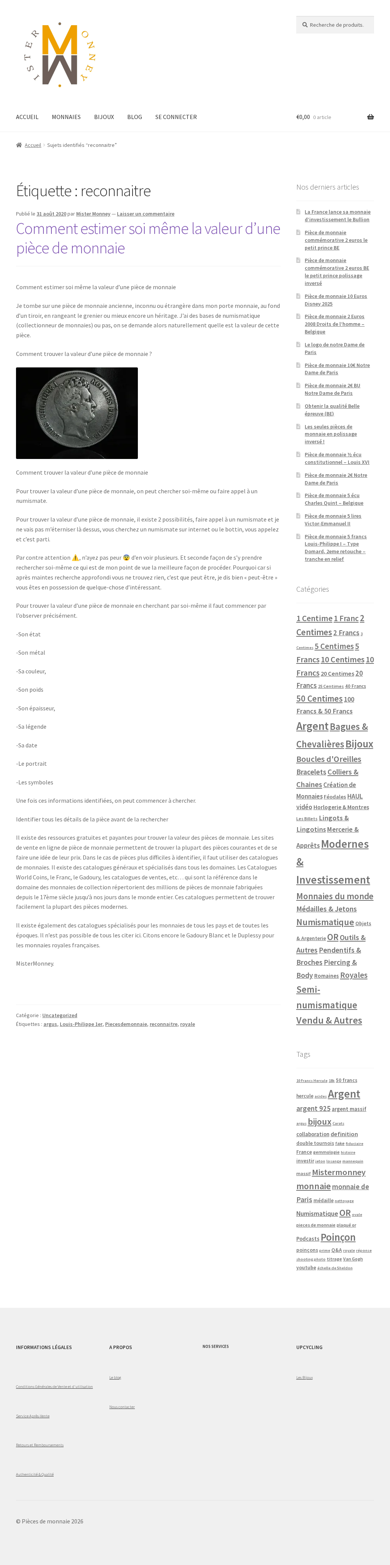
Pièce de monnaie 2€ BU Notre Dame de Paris (332, 389)
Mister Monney (93, 213)
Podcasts (308, 1238)
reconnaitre (163, 1024)
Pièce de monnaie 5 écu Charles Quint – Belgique (334, 499)
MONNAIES (66, 117)
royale (187, 1024)
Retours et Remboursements (40, 1444)
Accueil (33, 145)
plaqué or (346, 1225)
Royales (354, 975)
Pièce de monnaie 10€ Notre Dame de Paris (337, 369)
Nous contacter (122, 1406)
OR (333, 936)
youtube (306, 1267)
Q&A (336, 1250)
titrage (334, 1259)
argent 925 (313, 1108)
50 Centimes (319, 698)
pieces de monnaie (316, 1225)
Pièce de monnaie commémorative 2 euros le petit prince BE (336, 240)
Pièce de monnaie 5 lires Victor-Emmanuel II (333, 519)
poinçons (307, 1250)
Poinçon (338, 1236)
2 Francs (346, 632)
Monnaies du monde (335, 896)
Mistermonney (339, 1172)
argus (50, 1024)
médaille (323, 1200)
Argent (312, 726)
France (304, 1152)
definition (344, 1134)
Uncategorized (59, 1015)
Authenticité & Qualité (35, 1474)
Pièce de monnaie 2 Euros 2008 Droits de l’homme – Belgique (334, 324)
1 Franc (346, 618)
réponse (364, 1250)
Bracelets (311, 771)
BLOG (134, 117)
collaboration (312, 1134)
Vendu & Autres (329, 1020)
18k (332, 1080)
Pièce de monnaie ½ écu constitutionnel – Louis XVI (337, 458)
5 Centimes (334, 646)
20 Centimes (337, 673)
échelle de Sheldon (335, 1268)
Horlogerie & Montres (341, 807)
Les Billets (307, 818)
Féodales (335, 796)
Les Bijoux (304, 1377)
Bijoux (359, 743)
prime (324, 1250)
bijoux (319, 1121)
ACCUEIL (27, 117)
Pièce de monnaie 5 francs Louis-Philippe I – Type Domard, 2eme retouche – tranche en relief (336, 547)
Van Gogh (353, 1259)
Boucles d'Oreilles (328, 759)
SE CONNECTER (176, 117)
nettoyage (344, 1200)
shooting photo (311, 1259)
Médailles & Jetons (326, 908)
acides (321, 1096)
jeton (320, 1161)
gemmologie (326, 1152)
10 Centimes (342, 659)
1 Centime (314, 618)
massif (303, 1173)
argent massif (349, 1109)
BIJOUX (104, 117)
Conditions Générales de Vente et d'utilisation (54, 1386)
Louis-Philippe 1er (81, 1024)
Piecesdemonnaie (126, 1024)
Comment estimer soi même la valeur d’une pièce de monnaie (148, 238)
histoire (348, 1152)
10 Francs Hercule (312, 1080)
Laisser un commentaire (145, 213)
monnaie (313, 1185)
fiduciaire (354, 1143)
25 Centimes (331, 686)
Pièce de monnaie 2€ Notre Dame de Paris (336, 479)
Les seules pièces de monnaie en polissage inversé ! (331, 434)
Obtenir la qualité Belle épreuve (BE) (332, 410)
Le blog (115, 1377)
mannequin (352, 1161)
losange (333, 1161)
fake (340, 1143)
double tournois (315, 1143)
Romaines (326, 975)
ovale (357, 1214)
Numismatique (325, 921)
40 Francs (355, 686)
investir (305, 1161)
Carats (338, 1123)
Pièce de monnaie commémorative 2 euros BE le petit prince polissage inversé (337, 271)
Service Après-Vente (33, 1415)
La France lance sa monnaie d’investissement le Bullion (338, 215)
